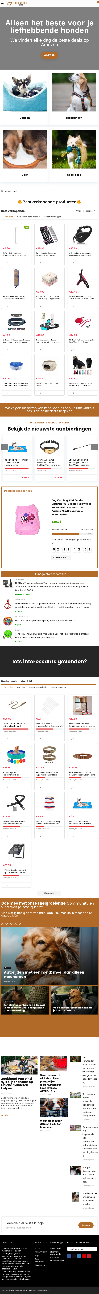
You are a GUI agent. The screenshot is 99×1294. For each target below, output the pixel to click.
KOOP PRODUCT (61, 557)
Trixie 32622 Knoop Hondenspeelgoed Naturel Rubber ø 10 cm (46, 620)
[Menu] (3, 3)
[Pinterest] (89, 1256)
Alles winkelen (41, 1252)
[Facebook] (69, 1256)
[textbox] (82, 1249)
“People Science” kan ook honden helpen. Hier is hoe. (89, 1174)
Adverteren (40, 1265)
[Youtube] (84, 1256)
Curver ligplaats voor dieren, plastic (48, 384)
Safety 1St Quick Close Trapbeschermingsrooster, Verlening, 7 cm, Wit (14, 255)
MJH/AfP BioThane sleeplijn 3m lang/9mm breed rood (82, 341)
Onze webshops (39, 1260)
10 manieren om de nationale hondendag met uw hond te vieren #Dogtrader (89, 1105)
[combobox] (82, 1249)
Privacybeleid (56, 1248)
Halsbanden (19, 579)
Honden (5, 1115)
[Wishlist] (91, 3)
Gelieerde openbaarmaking (58, 1258)
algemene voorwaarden (56, 1253)
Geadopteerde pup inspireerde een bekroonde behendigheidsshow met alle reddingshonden (90, 1141)
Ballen (17, 630)
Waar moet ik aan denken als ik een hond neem (51, 1124)
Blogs (37, 1255)
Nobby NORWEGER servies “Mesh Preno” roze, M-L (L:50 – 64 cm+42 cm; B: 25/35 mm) (81, 298)
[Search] (85, 3)
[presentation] (4, 447)
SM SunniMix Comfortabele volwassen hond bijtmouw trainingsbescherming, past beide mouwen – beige (14, 299)
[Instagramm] (79, 1256)
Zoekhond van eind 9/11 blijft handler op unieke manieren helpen (17, 1083)
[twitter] (74, 1256)
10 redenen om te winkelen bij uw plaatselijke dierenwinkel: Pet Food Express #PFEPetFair (50, 1083)
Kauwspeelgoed (21, 617)
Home (37, 1248)
